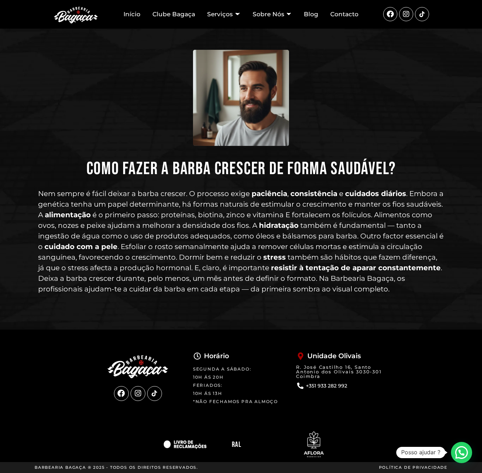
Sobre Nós (268, 14)
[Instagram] (406, 14)
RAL (237, 444)
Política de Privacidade (413, 467)
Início (131, 14)
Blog (311, 14)
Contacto (344, 14)
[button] (461, 452)
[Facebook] (390, 14)
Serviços (220, 14)
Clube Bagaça (173, 14)
